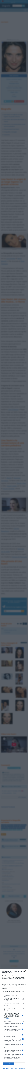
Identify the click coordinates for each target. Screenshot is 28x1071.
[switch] (23, 999)
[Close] (25, 971)
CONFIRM (8, 1063)
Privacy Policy (22, 1068)
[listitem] (14, 996)
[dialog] (14, 1020)
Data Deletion (6, 1068)
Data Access (14, 1068)
